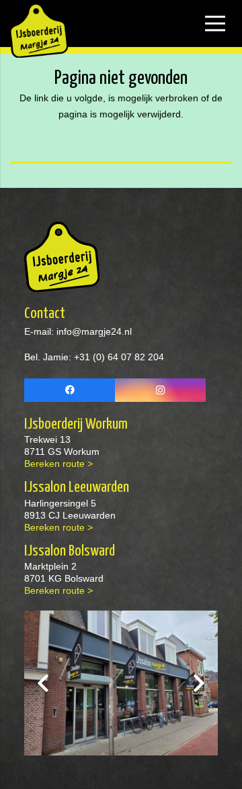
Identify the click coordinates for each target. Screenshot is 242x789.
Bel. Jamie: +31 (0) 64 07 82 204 (94, 357)
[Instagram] (160, 390)
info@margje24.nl (93, 331)
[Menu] (215, 23)
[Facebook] (69, 390)
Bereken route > (58, 463)
